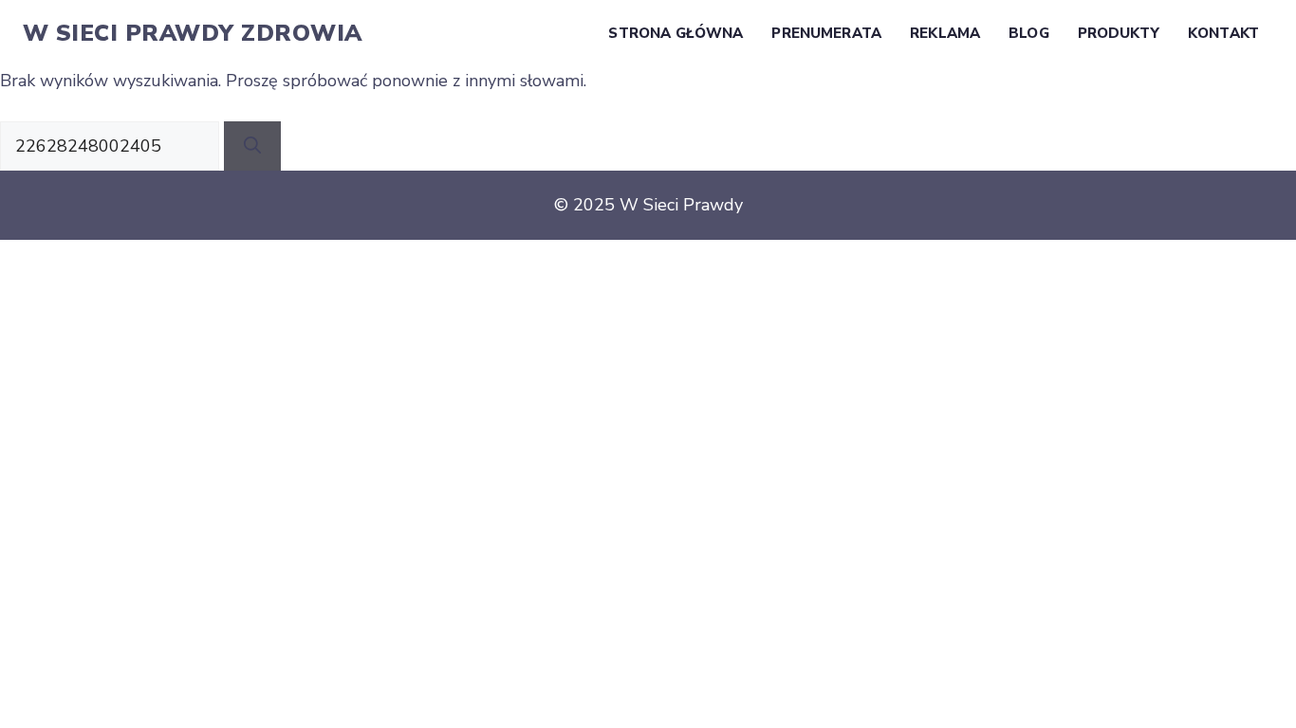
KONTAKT (1223, 33)
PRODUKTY (1118, 33)
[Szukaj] (252, 146)
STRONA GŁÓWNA (675, 33)
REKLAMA (945, 33)
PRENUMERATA (826, 33)
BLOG (1029, 33)
